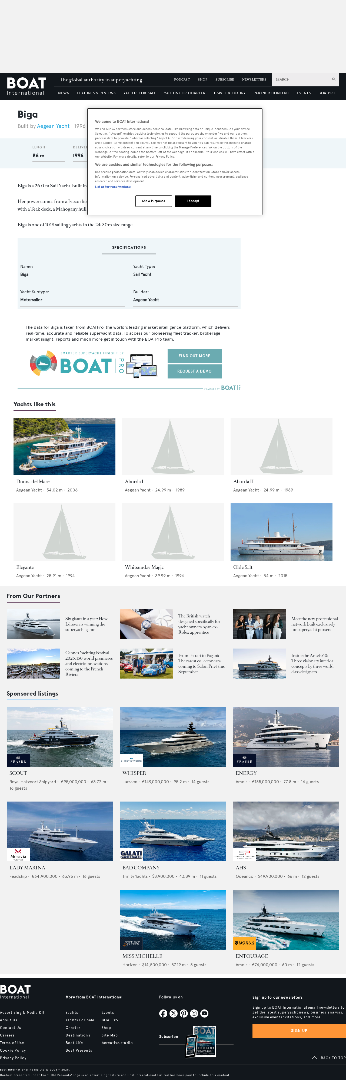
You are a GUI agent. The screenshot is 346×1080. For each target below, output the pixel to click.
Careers (7, 1035)
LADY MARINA (27, 868)
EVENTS (304, 93)
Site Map (110, 1035)
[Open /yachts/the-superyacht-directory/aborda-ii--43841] (281, 446)
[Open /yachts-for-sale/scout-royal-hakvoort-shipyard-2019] (60, 737)
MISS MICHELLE (142, 956)
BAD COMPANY (141, 868)
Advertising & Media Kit (22, 1013)
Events (108, 1013)
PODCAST (182, 80)
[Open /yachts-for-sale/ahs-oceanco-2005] (286, 831)
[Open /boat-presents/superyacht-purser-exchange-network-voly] (259, 624)
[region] (175, 161)
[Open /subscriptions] (195, 1042)
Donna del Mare (32, 481)
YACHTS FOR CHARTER (185, 93)
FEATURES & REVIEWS (96, 93)
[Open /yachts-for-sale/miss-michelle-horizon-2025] (173, 919)
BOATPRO (326, 93)
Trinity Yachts (135, 876)
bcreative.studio (117, 1043)
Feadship (18, 876)
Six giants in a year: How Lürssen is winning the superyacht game (86, 624)
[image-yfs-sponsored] (18, 765)
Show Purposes (153, 201)
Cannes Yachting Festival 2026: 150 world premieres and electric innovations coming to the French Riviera (89, 663)
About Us (8, 1020)
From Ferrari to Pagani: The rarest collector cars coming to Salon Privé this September (201, 663)
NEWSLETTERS (254, 80)
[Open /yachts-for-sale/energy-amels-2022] (286, 737)
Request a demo (194, 371)
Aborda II (243, 481)
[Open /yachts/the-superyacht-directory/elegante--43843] (64, 532)
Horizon (130, 964)
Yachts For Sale (80, 1020)
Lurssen (129, 781)
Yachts (72, 1013)
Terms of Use (12, 1043)
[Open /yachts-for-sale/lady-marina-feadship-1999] (60, 831)
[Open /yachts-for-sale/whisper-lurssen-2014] (173, 737)
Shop (106, 1028)
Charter (73, 1028)
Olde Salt (242, 567)
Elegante (25, 567)
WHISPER (134, 773)
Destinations (78, 1035)
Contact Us (10, 1028)
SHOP (202, 80)
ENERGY (246, 773)
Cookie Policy (13, 1050)
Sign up (299, 1030)
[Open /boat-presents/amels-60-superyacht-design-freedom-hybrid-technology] (259, 664)
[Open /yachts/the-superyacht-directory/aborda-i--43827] (173, 446)
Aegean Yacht (53, 126)
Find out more (194, 356)
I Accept (193, 201)
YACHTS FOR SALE (140, 93)
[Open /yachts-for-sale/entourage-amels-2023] (286, 919)
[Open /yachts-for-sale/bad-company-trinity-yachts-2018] (173, 831)
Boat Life (74, 1043)
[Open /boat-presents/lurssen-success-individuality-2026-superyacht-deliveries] (33, 624)
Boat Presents (79, 1050)
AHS (241, 868)
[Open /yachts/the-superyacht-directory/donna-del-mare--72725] (64, 446)
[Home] (30, 86)
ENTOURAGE (252, 956)
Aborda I (134, 481)
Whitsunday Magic (144, 567)
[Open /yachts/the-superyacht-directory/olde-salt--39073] (281, 532)
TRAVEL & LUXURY (230, 93)
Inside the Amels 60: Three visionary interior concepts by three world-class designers (313, 663)
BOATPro (110, 1020)
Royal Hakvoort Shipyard (32, 781)
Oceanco (244, 876)
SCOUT (18, 773)
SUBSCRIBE (224, 80)
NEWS (63, 93)
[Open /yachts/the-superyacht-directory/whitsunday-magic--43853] (173, 532)
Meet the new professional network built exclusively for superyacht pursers (314, 624)
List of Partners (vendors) (113, 187)
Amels (241, 781)
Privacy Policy (13, 1058)
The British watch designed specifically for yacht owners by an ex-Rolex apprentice (199, 624)
